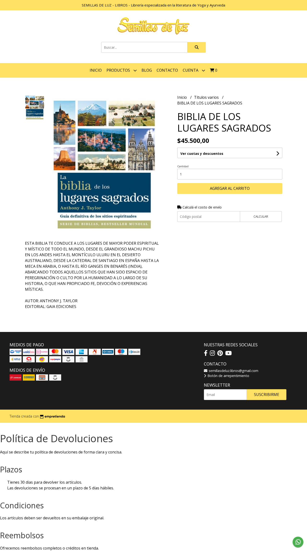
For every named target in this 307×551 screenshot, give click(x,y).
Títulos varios (207, 97)
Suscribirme (266, 394)
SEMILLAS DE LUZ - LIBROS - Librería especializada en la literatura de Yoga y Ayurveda (153, 5)
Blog (147, 70)
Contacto (167, 70)
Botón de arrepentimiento (228, 375)
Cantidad (183, 166)
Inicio (96, 70)
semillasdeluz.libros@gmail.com (233, 370)
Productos (118, 70)
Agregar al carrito (230, 188)
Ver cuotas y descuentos (201, 153)
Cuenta (191, 70)
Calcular (261, 216)
